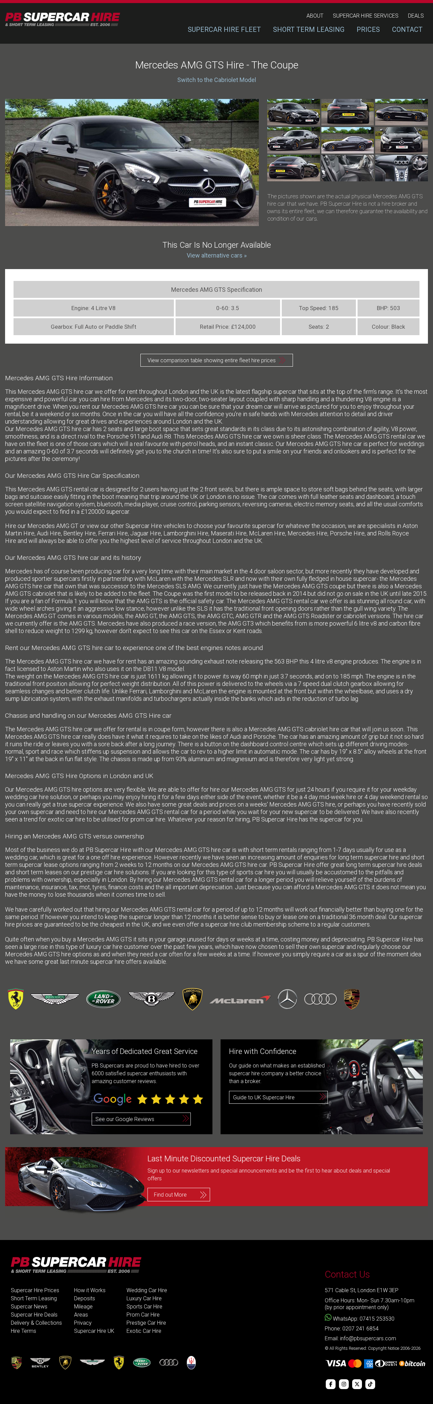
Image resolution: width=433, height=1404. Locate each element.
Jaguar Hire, (146, 533)
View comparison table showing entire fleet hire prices (211, 360)
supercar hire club (228, 924)
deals (416, 16)
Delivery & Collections (36, 1322)
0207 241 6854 (360, 1328)
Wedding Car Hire (147, 1290)
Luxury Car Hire (144, 1298)
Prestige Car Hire (146, 1322)
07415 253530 (377, 1319)
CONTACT (407, 29)
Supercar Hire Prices (35, 1290)
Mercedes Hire (307, 533)
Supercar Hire (144, 525)
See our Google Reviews (124, 1119)
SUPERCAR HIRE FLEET (224, 29)
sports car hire (255, 872)
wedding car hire (27, 796)
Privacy (83, 1322)
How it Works (90, 1290)
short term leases (39, 872)
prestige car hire (102, 872)
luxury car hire (103, 946)
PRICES (368, 29)
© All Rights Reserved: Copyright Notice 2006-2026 (372, 1348)
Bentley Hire (79, 533)
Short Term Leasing (34, 1298)
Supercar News (29, 1306)
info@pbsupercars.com (368, 1338)
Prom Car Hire (143, 1314)
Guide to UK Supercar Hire (264, 1097)
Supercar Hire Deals (34, 1314)
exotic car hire (66, 819)
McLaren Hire (267, 533)
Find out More (170, 1195)
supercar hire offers (116, 961)
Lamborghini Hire (185, 533)
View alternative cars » (217, 255)
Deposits (84, 1298)
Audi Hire (49, 533)
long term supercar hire (377, 864)
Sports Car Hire (144, 1306)
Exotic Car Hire (144, 1331)
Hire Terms (23, 1331)
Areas (81, 1314)
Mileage (83, 1306)
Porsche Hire (347, 533)
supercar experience (96, 804)
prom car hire (148, 819)
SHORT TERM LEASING (308, 29)
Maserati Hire (229, 533)
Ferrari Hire (113, 533)
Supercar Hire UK (94, 1331)
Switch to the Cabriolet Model (216, 79)
